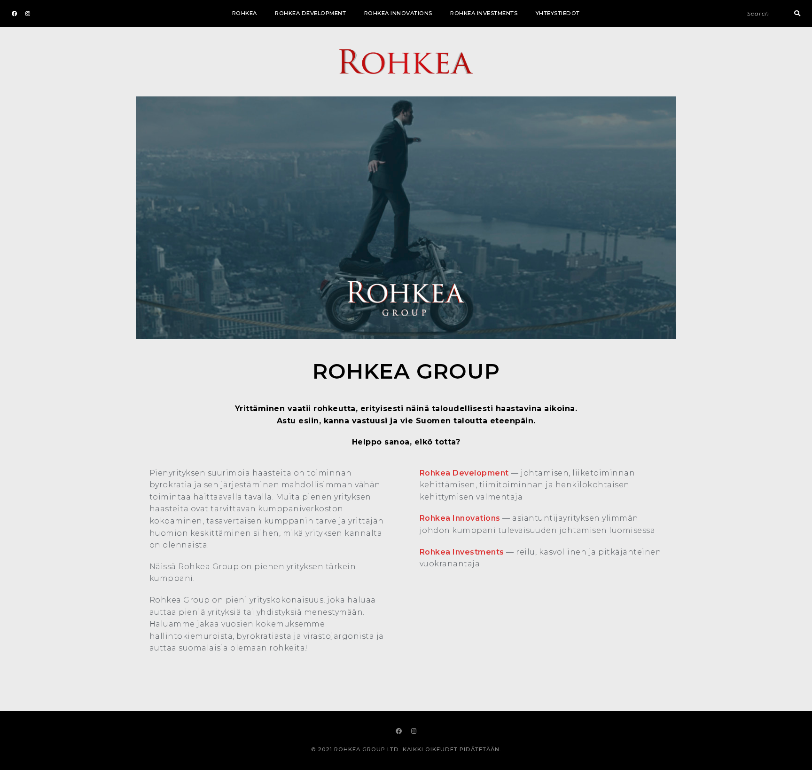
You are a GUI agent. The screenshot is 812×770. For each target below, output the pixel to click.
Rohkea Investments (483, 13)
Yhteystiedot (558, 13)
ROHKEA (244, 13)
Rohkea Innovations (398, 13)
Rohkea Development (310, 13)
